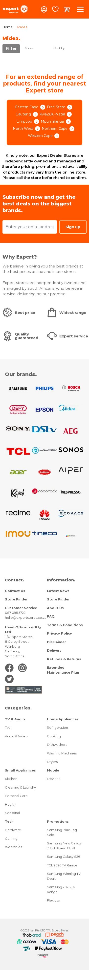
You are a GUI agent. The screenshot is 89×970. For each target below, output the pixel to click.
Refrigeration (57, 727)
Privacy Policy (59, 633)
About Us (55, 608)
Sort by (59, 48)
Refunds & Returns (64, 659)
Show (29, 48)
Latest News (58, 591)
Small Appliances (20, 770)
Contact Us (15, 591)
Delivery (54, 650)
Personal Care (16, 796)
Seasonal (12, 813)
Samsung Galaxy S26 (63, 857)
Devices (53, 779)
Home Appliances (63, 719)
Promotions (58, 821)
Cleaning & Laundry (20, 787)
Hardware (13, 830)
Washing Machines (62, 753)
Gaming (11, 838)
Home (7, 27)
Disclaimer (56, 642)
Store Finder (16, 599)
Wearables (13, 847)
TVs (7, 727)
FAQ (51, 616)
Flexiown (54, 900)
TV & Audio (15, 719)
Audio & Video (16, 736)
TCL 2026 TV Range (62, 865)
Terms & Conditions (65, 625)
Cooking (54, 736)
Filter (11, 48)
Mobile (53, 770)
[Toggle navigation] (80, 9)
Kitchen (11, 779)
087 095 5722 (15, 613)
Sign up (73, 226)
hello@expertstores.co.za (25, 617)
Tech (9, 821)
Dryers (52, 762)
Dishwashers (57, 745)
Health (10, 804)
